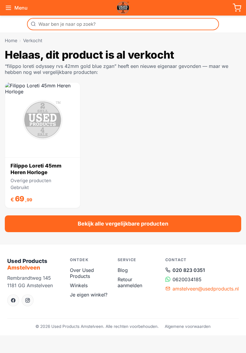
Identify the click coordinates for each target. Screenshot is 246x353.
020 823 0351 (188, 270)
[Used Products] (123, 8)
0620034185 (187, 279)
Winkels (79, 285)
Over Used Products (82, 273)
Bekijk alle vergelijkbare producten (123, 223)
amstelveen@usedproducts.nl (205, 289)
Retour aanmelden (130, 282)
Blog (123, 270)
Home (11, 40)
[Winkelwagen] (237, 8)
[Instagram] (28, 300)
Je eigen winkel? (88, 295)
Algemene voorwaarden (188, 326)
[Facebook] (13, 300)
